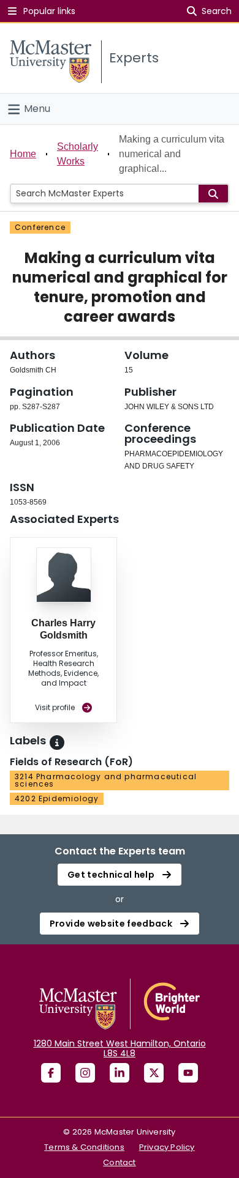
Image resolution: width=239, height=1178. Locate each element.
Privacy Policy (167, 1147)
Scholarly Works (77, 153)
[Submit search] (213, 193)
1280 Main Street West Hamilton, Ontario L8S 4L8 (120, 1048)
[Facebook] (51, 1073)
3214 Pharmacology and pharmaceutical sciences (106, 780)
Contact (119, 1162)
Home (23, 154)
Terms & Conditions (84, 1147)
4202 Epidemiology (57, 798)
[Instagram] (85, 1073)
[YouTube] (188, 1073)
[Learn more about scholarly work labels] (57, 742)
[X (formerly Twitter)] (154, 1073)
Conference (40, 227)
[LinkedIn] (119, 1073)
